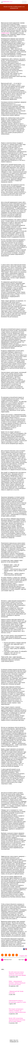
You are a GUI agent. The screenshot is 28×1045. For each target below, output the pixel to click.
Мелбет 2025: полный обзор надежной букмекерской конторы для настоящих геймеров (17, 1020)
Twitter (2, 955)
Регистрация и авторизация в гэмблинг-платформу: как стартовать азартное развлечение (17, 1010)
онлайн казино (5, 33)
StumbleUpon (16, 955)
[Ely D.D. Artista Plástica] (8, 1)
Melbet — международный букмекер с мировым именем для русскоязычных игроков (17, 983)
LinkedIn (9, 955)
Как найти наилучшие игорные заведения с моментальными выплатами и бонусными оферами (17, 973)
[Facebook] (24, 949)
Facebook (6, 955)
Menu (24, 2)
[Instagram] (26, 949)
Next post (21, 959)
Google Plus (13, 955)
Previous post (8, 959)
